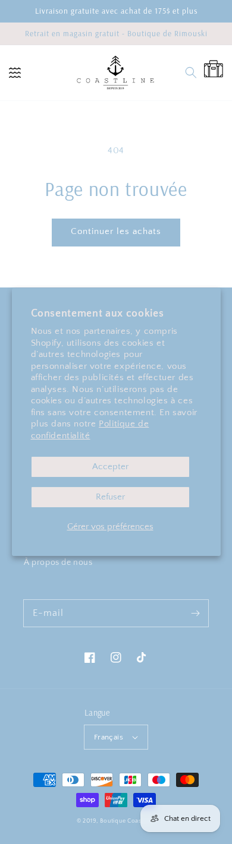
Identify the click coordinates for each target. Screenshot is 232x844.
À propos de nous (58, 562)
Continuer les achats (116, 231)
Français (108, 737)
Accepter (110, 466)
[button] (15, 72)
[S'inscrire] (195, 613)
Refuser (110, 497)
